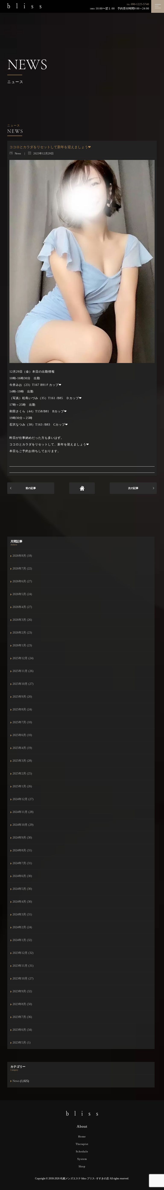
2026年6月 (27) (22, 581)
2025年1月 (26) (22, 786)
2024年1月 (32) (22, 940)
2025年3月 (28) (22, 760)
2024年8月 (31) (22, 850)
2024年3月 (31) (22, 914)
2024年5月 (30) (22, 888)
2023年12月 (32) (23, 952)
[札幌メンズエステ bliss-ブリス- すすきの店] (24, 5)
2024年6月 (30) (22, 876)
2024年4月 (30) (22, 901)
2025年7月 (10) (22, 722)
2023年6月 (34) (22, 1029)
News (16, 1081)
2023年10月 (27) (23, 978)
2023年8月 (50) (22, 1004)
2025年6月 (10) (22, 735)
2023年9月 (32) (22, 991)
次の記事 (133, 488)
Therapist (82, 1144)
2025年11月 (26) (23, 671)
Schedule (82, 1151)
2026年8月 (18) (22, 555)
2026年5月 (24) (22, 594)
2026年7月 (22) (22, 568)
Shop (82, 1166)
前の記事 (31, 488)
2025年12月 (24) (23, 658)
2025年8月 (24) (22, 709)
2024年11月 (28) (23, 812)
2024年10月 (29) (23, 824)
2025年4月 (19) (22, 747)
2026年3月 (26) (22, 619)
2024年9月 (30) (22, 837)
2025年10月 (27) (23, 683)
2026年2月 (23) (22, 632)
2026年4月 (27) (22, 607)
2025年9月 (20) (22, 696)
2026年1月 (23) (22, 645)
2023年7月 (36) (22, 1017)
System (82, 1159)
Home (82, 1136)
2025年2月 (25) (22, 773)
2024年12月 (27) (23, 799)
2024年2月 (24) (22, 927)
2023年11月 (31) (23, 965)
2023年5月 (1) (22, 1042)
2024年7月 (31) (22, 863)
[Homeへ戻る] (82, 488)
